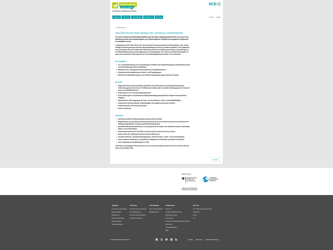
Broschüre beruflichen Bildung (173, 212)
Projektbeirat (196, 212)
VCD (194, 218)
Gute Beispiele (137, 17)
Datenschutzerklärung (212, 239)
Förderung (126, 17)
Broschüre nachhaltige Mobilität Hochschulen (177, 221)
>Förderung (133, 205)
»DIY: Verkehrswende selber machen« (203, 209)
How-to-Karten (169, 218)
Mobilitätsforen (116, 215)
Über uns (159, 17)
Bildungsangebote (116, 212)
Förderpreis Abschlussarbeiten (137, 215)
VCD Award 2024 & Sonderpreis (137, 209)
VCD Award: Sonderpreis (136, 218)
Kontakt (211, 17)
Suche (218, 17)
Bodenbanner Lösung (171, 215)
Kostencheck (168, 224)
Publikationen (149, 17)
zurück (215, 159)
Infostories (168, 209)
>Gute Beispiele (154, 205)
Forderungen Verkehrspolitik (119, 209)
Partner (195, 215)
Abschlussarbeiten (116, 221)
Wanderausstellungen (117, 224)
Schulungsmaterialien (171, 227)
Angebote (116, 17)
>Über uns (196, 205)
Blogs (166, 230)
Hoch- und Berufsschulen (156, 209)
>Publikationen (170, 205)
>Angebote (115, 205)
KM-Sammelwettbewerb (118, 218)
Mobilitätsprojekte (154, 212)
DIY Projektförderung (135, 212)
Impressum (199, 239)
